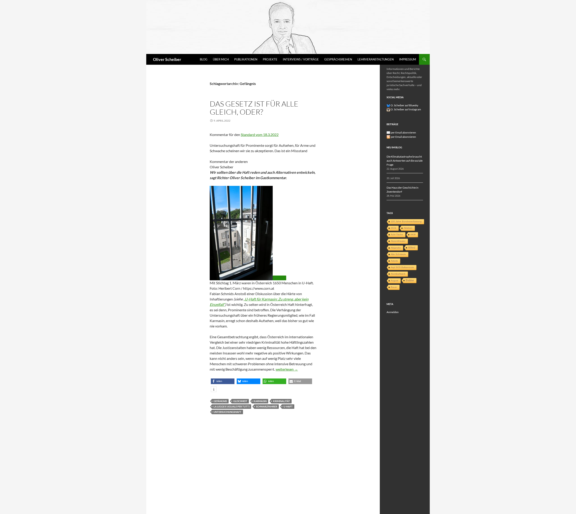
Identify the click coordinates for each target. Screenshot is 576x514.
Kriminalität (281, 401)
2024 (393, 228)
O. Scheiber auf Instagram (405, 109)
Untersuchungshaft (227, 411)
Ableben (408, 228)
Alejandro (396, 248)
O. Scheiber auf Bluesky (404, 105)
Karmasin (260, 401)
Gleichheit (240, 401)
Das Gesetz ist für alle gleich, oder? (254, 107)
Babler (410, 280)
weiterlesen (287, 369)
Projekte (270, 59)
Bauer (394, 287)
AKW (413, 234)
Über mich (221, 59)
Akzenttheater (398, 241)
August (394, 280)
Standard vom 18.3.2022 (260, 134)
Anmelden (393, 312)
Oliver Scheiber (167, 59)
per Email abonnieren (403, 132)
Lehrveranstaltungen (376, 59)
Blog (203, 59)
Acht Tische (397, 234)
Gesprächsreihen (338, 59)
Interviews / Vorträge (301, 59)
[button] (222, 381)
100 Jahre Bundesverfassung (406, 221)
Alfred (411, 247)
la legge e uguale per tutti (232, 406)
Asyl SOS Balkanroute (402, 267)
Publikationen (245, 59)
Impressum (407, 59)
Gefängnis (220, 401)
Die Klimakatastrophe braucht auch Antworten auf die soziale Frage (405, 160)
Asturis (394, 261)
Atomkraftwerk (398, 274)
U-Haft (288, 406)
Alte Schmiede (398, 254)
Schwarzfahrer (266, 406)
